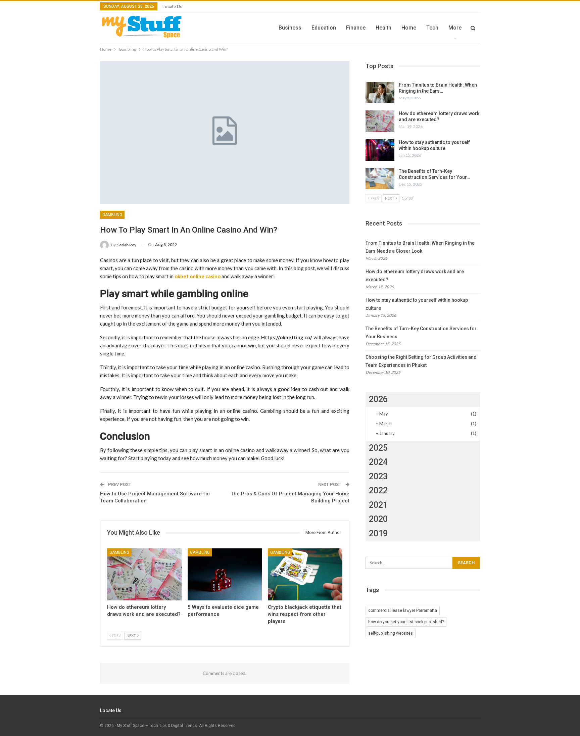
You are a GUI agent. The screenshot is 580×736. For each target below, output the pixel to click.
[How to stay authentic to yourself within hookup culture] (380, 150)
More (455, 27)
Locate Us (172, 6)
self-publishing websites (390, 633)
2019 (378, 533)
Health (383, 27)
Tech (432, 27)
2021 (378, 505)
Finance (356, 27)
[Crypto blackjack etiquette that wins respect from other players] (305, 574)
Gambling (112, 214)
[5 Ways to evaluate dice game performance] (225, 574)
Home (408, 27)
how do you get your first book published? (406, 622)
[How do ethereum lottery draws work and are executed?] (144, 574)
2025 (378, 448)
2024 (378, 462)
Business (290, 27)
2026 (378, 399)
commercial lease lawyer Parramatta (402, 610)
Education (323, 27)
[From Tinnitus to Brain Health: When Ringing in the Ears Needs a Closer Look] (380, 92)
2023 (378, 476)
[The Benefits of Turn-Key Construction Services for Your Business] (380, 179)
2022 (378, 490)
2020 (378, 519)
